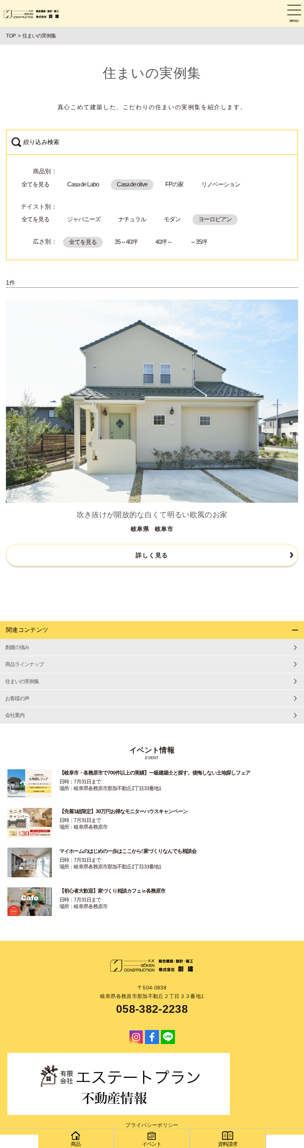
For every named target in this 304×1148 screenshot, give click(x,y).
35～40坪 (126, 242)
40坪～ (163, 242)
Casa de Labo (83, 184)
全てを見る (35, 184)
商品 (75, 1144)
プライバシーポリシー (151, 1125)
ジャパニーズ (83, 219)
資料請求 (227, 1144)
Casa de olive (132, 184)
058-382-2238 (152, 1009)
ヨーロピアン (215, 219)
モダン (172, 219)
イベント (151, 1144)
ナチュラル (132, 219)
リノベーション (220, 184)
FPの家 (174, 184)
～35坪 (198, 242)
